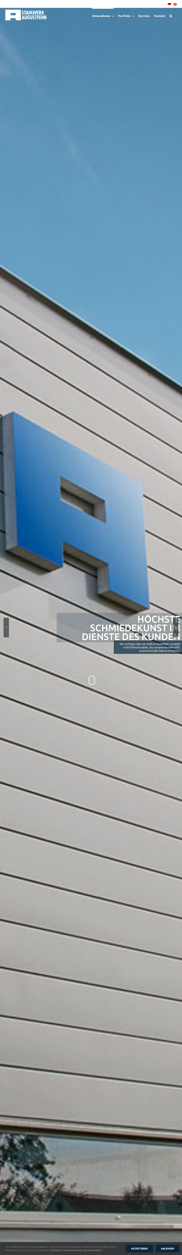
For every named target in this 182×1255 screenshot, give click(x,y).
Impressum (56, 1250)
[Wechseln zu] (168, 4)
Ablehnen (167, 1248)
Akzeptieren (139, 1248)
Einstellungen (94, 1250)
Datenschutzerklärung (74, 1250)
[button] (171, 15)
